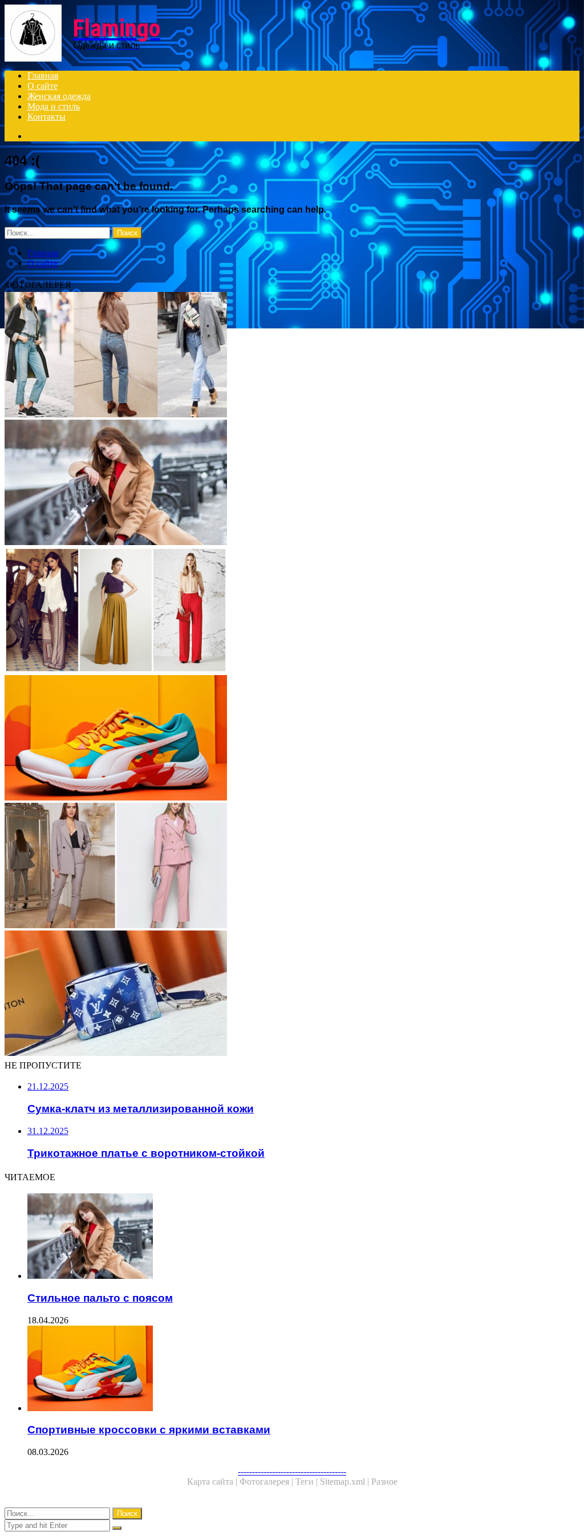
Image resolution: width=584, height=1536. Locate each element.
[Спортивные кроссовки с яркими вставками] (292, 739)
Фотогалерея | (267, 1481)
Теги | (307, 1481)
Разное (384, 1481)
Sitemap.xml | (345, 1481)
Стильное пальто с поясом (100, 1298)
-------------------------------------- (292, 1471)
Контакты (46, 116)
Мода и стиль (53, 106)
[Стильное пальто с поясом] (292, 483)
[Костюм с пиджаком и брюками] (292, 866)
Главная (42, 75)
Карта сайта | (213, 1481)
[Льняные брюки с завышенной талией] (292, 611)
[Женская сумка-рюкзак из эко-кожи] (292, 994)
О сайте (42, 86)
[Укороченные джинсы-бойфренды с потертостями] (292, 356)
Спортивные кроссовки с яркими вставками (148, 1430)
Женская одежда (59, 96)
